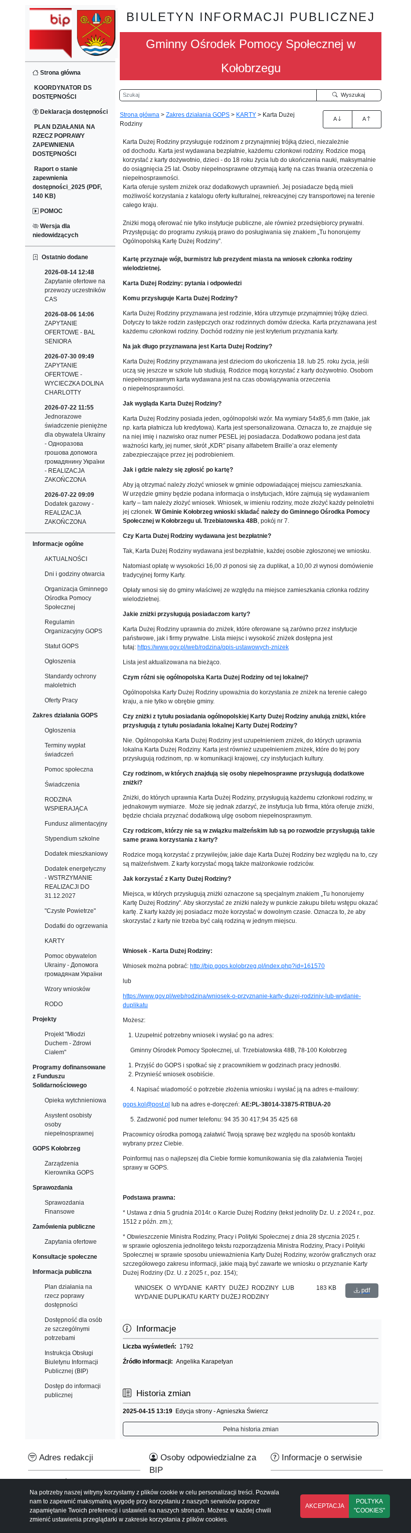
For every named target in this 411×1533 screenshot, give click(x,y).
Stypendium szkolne (72, 838)
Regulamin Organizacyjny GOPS (73, 627)
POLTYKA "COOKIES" (369, 1506)
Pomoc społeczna (69, 769)
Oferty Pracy (61, 700)
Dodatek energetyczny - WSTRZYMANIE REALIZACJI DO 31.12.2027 (75, 882)
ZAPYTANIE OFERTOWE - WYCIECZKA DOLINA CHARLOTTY (74, 374)
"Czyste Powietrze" (70, 910)
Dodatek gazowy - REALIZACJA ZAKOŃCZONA (69, 508)
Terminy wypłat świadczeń (65, 750)
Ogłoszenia (60, 661)
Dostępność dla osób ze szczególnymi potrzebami (73, 1329)
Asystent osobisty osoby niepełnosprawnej (69, 1124)
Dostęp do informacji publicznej (73, 1391)
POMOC (51, 211)
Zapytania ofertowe (71, 1241)
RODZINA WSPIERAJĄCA (66, 804)
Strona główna (60, 72)
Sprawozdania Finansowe (64, 1207)
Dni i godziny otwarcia (75, 574)
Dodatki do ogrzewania (76, 925)
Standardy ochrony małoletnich (70, 681)
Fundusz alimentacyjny (76, 823)
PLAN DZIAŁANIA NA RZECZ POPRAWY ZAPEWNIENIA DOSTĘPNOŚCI (64, 140)
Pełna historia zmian (251, 1429)
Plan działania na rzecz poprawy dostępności (68, 1295)
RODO (54, 1004)
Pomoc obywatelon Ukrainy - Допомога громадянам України (73, 965)
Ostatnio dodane (63, 257)
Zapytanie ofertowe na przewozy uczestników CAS (75, 286)
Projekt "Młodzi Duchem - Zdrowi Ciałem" (68, 1043)
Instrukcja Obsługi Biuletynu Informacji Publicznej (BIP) (71, 1362)
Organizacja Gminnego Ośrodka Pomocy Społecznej (76, 598)
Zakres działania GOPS (198, 114)
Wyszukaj (351, 95)
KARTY (55, 940)
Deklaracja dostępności (73, 111)
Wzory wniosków (67, 989)
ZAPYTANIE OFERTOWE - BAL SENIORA (70, 328)
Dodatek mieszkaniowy (76, 853)
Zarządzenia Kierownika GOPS (69, 1168)
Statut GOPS (62, 646)
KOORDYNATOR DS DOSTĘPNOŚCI (62, 92)
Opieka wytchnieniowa (75, 1100)
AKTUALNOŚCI (66, 558)
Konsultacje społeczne (65, 1256)
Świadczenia (62, 784)
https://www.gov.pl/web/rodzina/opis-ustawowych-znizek (213, 647)
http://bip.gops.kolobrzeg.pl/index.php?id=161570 (257, 966)
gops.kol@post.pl (146, 1104)
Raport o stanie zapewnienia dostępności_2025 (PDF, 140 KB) (67, 182)
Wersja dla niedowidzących (55, 231)
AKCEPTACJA (324, 1505)
